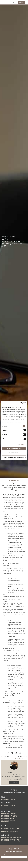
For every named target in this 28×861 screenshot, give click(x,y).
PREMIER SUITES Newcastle (8, 820)
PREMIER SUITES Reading (7, 822)
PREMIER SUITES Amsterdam (8, 805)
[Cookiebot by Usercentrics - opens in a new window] (20, 403)
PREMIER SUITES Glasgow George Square (11, 841)
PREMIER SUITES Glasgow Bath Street (10, 839)
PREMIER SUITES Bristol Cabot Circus (10, 817)
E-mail (2, 855)
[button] (8, 753)
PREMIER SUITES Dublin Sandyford (9, 831)
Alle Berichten (14, 782)
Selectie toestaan (14, 452)
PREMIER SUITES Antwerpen (8, 799)
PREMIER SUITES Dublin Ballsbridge (10, 828)
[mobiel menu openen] (4, 2)
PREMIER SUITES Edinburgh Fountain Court (11, 837)
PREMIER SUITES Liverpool (7, 818)
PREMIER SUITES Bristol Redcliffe (9, 815)
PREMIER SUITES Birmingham (8, 813)
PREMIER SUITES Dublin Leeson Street (10, 830)
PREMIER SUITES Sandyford (17, 500)
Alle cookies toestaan (14, 448)
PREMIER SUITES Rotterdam (8, 807)
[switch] (24, 430)
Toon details (21, 444)
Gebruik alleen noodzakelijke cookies (14, 457)
